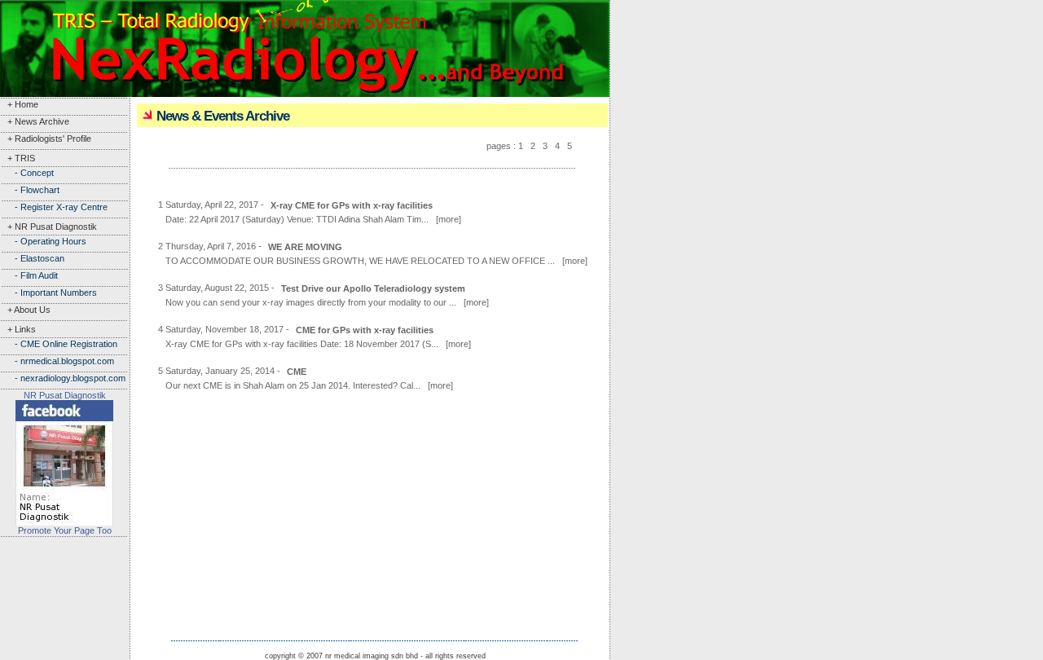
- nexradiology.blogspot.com (62, 378)
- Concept (27, 173)
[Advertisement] (65, 589)
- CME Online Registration (58, 344)
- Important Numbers (48, 292)
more (448, 219)
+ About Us (25, 310)
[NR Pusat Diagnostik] (64, 521)
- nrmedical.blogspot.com (57, 361)
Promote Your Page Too (65, 530)
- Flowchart (29, 190)
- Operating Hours (43, 241)
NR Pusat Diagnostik (65, 395)
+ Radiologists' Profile (45, 138)
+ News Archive (34, 121)
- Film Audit (29, 275)
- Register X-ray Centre (54, 207)
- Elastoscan (32, 258)
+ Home (19, 104)
